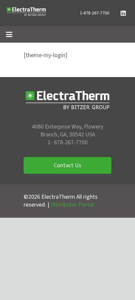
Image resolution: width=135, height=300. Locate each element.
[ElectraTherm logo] (26, 13)
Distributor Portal (72, 205)
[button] (9, 34)
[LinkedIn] (123, 13)
